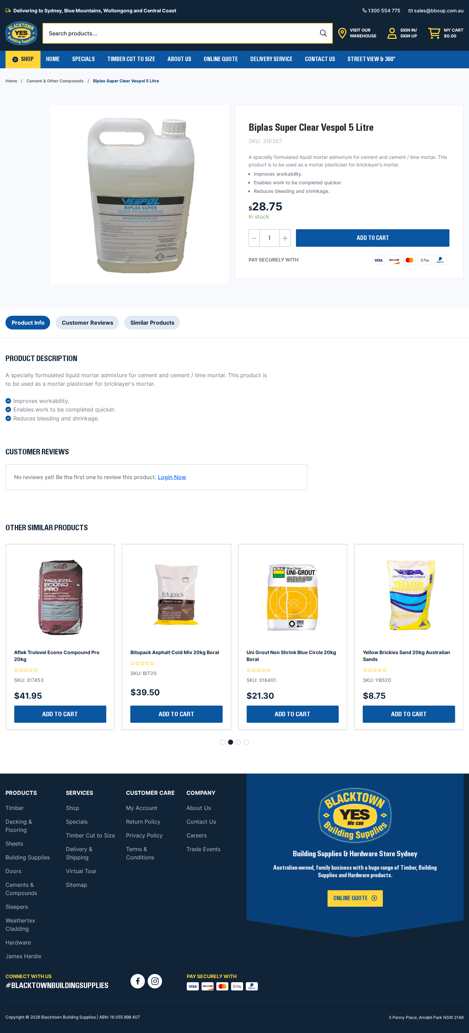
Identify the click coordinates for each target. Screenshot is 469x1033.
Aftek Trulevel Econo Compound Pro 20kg (405, 655)
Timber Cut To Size (131, 59)
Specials (83, 59)
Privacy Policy (144, 835)
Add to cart (373, 238)
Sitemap (76, 884)
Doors (13, 871)
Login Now (172, 477)
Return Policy (143, 821)
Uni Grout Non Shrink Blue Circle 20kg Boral (175, 655)
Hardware (18, 942)
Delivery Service (271, 59)
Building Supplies (27, 857)
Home (53, 59)
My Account (141, 807)
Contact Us (320, 59)
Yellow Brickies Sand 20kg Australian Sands (290, 655)
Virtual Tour (81, 871)
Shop (72, 807)
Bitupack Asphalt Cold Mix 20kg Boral (58, 652)
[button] (23, 59)
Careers (196, 835)
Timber (14, 807)
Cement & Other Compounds (55, 80)
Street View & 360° (371, 59)
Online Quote (221, 59)
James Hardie (23, 956)
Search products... (73, 33)
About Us (179, 59)
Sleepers (16, 906)
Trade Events (203, 849)
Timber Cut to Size (90, 835)
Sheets (14, 843)
